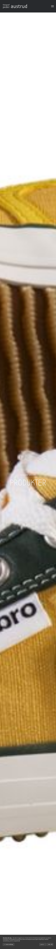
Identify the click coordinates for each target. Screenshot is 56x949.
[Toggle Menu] (52, 6)
